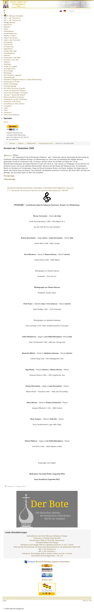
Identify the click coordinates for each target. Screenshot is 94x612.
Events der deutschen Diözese (14, 90)
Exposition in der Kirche (12, 101)
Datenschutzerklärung (11, 114)
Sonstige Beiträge (10, 86)
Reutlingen (7, 64)
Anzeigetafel (8, 42)
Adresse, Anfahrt (10, 35)
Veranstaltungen (9, 77)
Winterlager (8, 73)
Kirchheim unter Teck (11, 60)
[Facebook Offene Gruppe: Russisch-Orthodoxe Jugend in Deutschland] (26, 561)
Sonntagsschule (9, 68)
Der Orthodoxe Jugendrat (12, 75)
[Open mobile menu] (4, 10)
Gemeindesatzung (10, 33)
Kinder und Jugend (10, 66)
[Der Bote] (47, 509)
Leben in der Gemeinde (12, 40)
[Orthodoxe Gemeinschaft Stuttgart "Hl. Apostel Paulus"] (47, 565)
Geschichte (8, 24)
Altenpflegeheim (9, 53)
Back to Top (87, 600)
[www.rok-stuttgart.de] (47, 4)
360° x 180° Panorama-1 (12, 18)
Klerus (6, 29)
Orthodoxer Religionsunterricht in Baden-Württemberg (22, 79)
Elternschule (8, 44)
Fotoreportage (9, 176)
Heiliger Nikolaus (10, 22)
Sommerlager (8, 71)
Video (6, 108)
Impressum (8, 112)
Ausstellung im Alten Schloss (14, 103)
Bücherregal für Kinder (11, 81)
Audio (6, 110)
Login (4, 600)
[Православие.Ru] (47, 570)
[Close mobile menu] (4, 12)
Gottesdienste (9, 31)
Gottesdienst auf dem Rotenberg (15, 99)
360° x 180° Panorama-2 (12, 20)
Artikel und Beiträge (11, 84)
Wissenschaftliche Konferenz (14, 97)
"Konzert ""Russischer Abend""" (15, 95)
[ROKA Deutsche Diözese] (47, 575)
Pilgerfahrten (8, 49)
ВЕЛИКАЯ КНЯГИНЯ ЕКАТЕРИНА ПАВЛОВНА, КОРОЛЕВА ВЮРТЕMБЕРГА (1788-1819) (40, 188)
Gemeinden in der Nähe (12, 57)
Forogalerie (8, 106)
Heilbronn (7, 62)
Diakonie (7, 55)
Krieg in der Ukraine (11, 38)
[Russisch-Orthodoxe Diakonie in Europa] (47, 580)
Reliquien (7, 27)
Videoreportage (9, 179)
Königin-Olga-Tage (10, 51)
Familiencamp (9, 46)
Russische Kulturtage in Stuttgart (15, 92)
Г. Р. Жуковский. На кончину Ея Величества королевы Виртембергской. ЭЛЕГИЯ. (37, 190)
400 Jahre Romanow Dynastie (14, 88)
